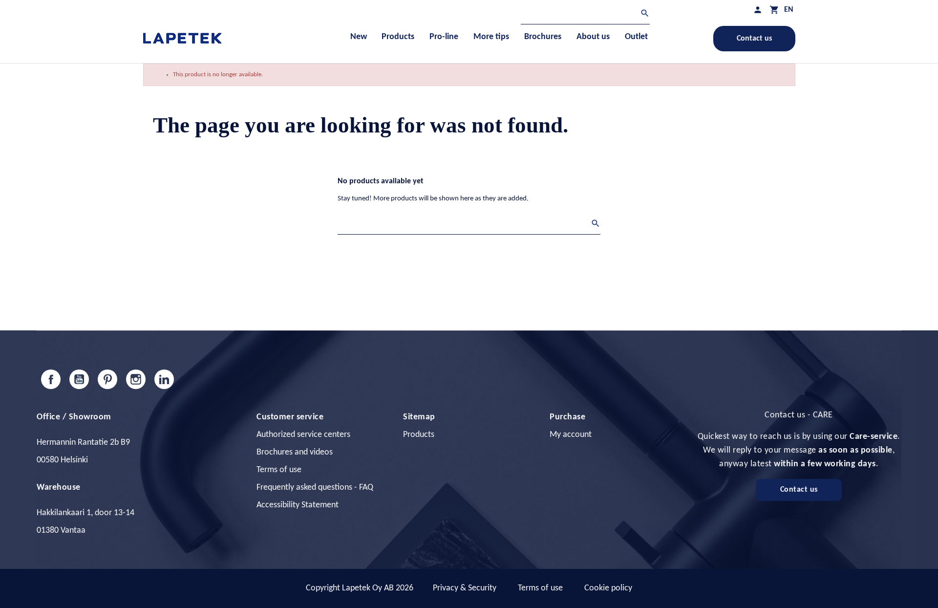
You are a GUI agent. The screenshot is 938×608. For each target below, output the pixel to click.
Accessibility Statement (297, 505)
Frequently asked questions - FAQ (314, 487)
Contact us (754, 39)
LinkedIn (164, 379)
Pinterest (107, 379)
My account (571, 434)
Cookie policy (608, 588)
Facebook (51, 379)
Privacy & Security (464, 588)
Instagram (136, 379)
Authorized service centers (303, 434)
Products (418, 434)
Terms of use (278, 470)
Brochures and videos (294, 452)
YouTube (79, 379)
